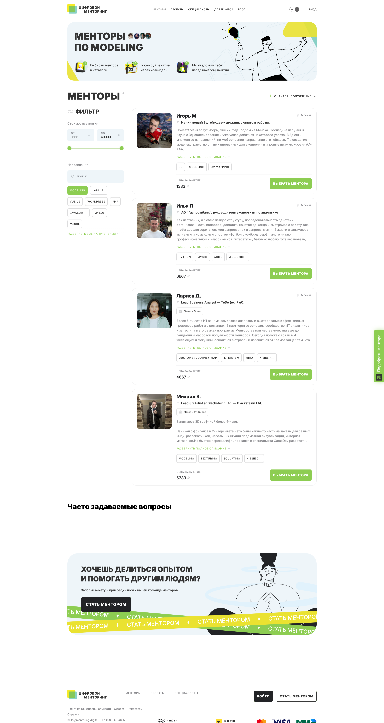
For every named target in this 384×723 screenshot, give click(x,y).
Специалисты (198, 9)
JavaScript (78, 212)
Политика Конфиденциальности (89, 708)
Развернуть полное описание (201, 157)
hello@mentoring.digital (82, 720)
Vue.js (75, 201)
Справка (73, 714)
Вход (313, 9)
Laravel (98, 190)
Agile (218, 257)
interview (231, 357)
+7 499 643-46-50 (114, 720)
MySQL (99, 212)
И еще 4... (266, 357)
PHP (115, 201)
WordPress (96, 201)
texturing (209, 458)
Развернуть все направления (91, 233)
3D (181, 167)
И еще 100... (238, 257)
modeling (77, 190)
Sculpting (232, 458)
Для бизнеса (223, 9)
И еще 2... (254, 458)
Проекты (177, 9)
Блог (241, 9)
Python (185, 257)
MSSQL (75, 224)
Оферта (119, 708)
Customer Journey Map (198, 357)
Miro (249, 357)
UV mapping (220, 167)
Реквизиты (135, 708)
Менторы (159, 9)
